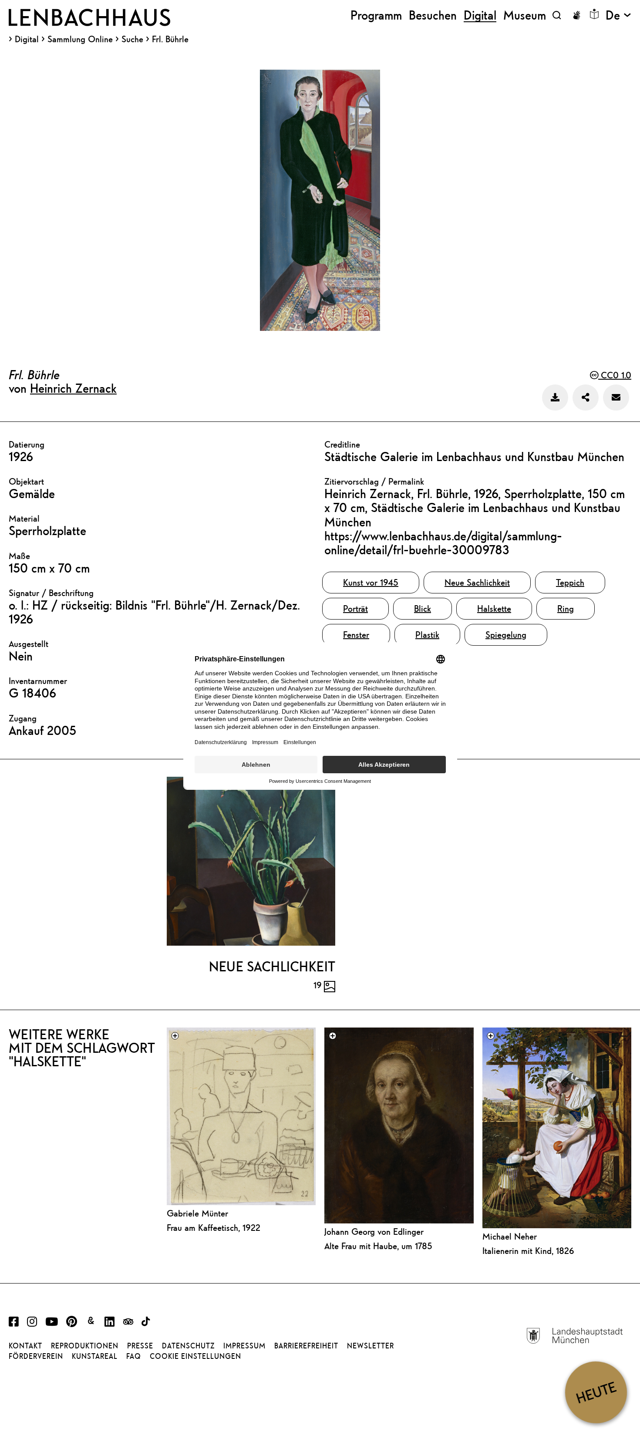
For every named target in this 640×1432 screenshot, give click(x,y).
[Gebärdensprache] (576, 15)
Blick (422, 608)
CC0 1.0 (614, 375)
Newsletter (370, 1346)
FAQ (133, 1356)
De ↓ (618, 15)
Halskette (494, 608)
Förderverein (36, 1356)
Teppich (570, 582)
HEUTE (596, 1392)
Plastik (427, 634)
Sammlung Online (80, 39)
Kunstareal (95, 1356)
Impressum (244, 1346)
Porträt (355, 608)
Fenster (356, 634)
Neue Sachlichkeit (477, 582)
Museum (524, 15)
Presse (140, 1346)
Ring (565, 608)
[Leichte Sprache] (594, 14)
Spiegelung (505, 634)
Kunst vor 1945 (370, 582)
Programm (376, 15)
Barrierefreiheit (306, 1346)
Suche (132, 39)
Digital (27, 39)
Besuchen (433, 15)
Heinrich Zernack (73, 388)
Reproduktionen (84, 1346)
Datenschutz (188, 1346)
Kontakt (25, 1346)
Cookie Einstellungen (195, 1356)
